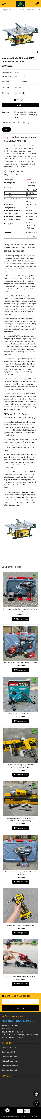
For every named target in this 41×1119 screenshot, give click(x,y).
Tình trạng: (6, 87)
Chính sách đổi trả (8, 1052)
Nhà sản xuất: (7, 72)
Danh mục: (6, 112)
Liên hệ (21, 105)
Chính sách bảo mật (9, 1047)
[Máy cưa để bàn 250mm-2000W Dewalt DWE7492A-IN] (20, 4)
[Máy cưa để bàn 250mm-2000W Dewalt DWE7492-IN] (20, 34)
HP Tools (6, 1076)
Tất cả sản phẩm (18, 10)
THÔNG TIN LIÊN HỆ (12, 1016)
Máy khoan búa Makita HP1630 (20, 714)
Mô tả (6, 129)
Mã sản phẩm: (7, 77)
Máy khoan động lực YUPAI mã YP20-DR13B (20, 663)
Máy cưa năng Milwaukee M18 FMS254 (20, 976)
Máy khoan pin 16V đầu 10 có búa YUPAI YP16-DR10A (20, 610)
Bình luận (18, 129)
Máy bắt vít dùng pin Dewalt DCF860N (20, 925)
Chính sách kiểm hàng (10, 1065)
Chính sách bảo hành (9, 1070)
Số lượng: (5, 93)
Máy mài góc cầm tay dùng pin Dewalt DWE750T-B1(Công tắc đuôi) (20, 766)
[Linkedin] (19, 122)
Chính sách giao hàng (10, 1056)
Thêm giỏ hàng (21, 100)
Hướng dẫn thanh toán (10, 1061)
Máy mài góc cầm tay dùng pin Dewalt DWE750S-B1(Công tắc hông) (20, 819)
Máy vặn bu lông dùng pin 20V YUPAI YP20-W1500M (20, 873)
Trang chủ (5, 10)
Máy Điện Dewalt (27, 115)
